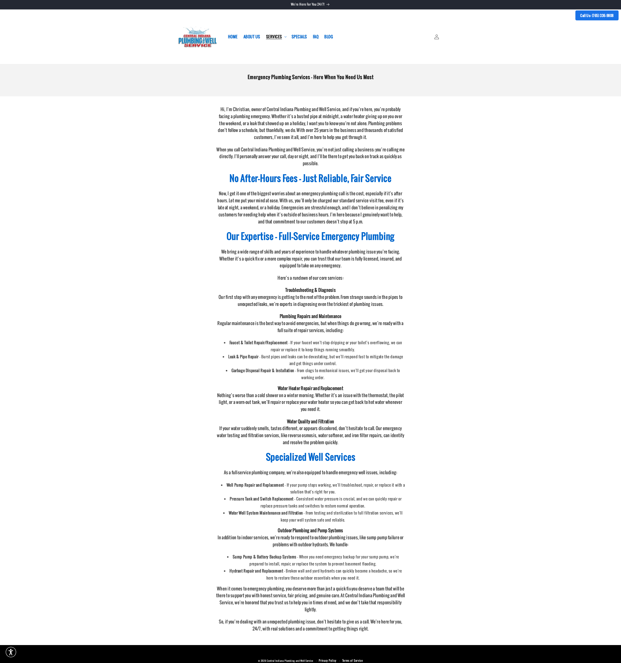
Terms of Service (352, 660)
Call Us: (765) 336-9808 (597, 15)
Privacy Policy (327, 660)
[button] (276, 36)
